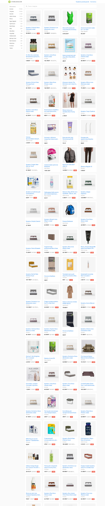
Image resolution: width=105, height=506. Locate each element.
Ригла (45, 141)
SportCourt (65, 305)
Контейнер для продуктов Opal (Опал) (69, 412)
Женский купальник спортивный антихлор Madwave (69, 28)
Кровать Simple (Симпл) (33, 221)
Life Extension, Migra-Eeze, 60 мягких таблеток (87, 439)
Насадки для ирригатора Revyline (87, 138)
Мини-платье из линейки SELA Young (69, 111)
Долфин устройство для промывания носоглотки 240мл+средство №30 (33, 192)
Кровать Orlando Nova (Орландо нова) (33, 28)
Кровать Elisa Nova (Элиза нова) (50, 494)
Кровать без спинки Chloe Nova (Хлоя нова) (69, 494)
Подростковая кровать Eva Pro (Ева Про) (51, 302)
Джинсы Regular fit (86, 166)
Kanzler (64, 168)
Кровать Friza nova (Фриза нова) (86, 494)
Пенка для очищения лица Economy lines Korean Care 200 (50, 466)
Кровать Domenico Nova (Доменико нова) (70, 357)
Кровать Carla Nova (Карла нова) (50, 55)
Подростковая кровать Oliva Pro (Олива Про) (88, 466)
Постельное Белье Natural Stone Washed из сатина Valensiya (88, 357)
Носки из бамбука (49, 276)
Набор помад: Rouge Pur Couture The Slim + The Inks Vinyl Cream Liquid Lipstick (32, 466)
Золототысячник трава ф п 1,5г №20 (88, 28)
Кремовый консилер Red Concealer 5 (87, 275)
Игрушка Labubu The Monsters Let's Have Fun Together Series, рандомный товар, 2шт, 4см (70, 83)
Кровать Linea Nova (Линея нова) (87, 55)
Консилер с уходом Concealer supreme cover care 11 (31, 384)
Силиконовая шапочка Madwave (51, 165)
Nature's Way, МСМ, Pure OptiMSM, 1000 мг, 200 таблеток (70, 192)
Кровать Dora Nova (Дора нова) (86, 220)
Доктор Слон (84, 141)
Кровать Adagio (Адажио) (85, 192)
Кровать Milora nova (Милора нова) (87, 83)
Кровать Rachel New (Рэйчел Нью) (32, 275)
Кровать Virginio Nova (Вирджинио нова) (50, 329)
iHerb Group (29, 58)
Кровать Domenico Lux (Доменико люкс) (51, 28)
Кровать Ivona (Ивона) (87, 303)
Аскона (28, 31)
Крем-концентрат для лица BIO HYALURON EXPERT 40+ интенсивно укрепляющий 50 (70, 56)
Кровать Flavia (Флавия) (33, 248)
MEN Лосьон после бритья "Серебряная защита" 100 (32, 439)
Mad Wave (65, 31)
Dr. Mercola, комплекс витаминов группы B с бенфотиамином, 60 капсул (32, 55)
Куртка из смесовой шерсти (68, 165)
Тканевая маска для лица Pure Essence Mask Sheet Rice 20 (70, 275)
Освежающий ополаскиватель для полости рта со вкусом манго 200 (51, 439)
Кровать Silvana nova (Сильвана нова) (87, 329)
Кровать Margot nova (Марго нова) (50, 220)
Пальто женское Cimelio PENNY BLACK (70, 302)
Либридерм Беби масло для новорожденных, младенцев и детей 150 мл (51, 193)
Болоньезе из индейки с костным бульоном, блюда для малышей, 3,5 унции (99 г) (51, 110)
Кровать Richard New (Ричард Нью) (32, 83)
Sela (64, 113)
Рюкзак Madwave (68, 221)
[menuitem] (16, 9)
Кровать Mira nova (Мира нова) (68, 247)
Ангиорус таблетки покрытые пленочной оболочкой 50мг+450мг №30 (51, 138)
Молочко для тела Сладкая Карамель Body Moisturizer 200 (33, 494)
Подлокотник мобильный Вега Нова (51, 247)
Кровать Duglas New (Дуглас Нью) (32, 165)
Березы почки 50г (49, 358)
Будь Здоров (84, 31)
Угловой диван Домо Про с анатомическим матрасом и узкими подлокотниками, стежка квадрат (87, 384)
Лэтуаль (65, 58)
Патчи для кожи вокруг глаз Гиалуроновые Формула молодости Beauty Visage (51, 412)
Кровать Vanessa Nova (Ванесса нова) (33, 329)
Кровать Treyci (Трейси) (88, 111)
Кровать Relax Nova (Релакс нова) (50, 83)
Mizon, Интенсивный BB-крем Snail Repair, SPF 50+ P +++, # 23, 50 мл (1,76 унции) (88, 247)
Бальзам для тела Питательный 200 (68, 138)
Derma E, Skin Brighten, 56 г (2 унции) (33, 357)
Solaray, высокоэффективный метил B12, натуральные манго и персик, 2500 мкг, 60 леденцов (33, 138)
